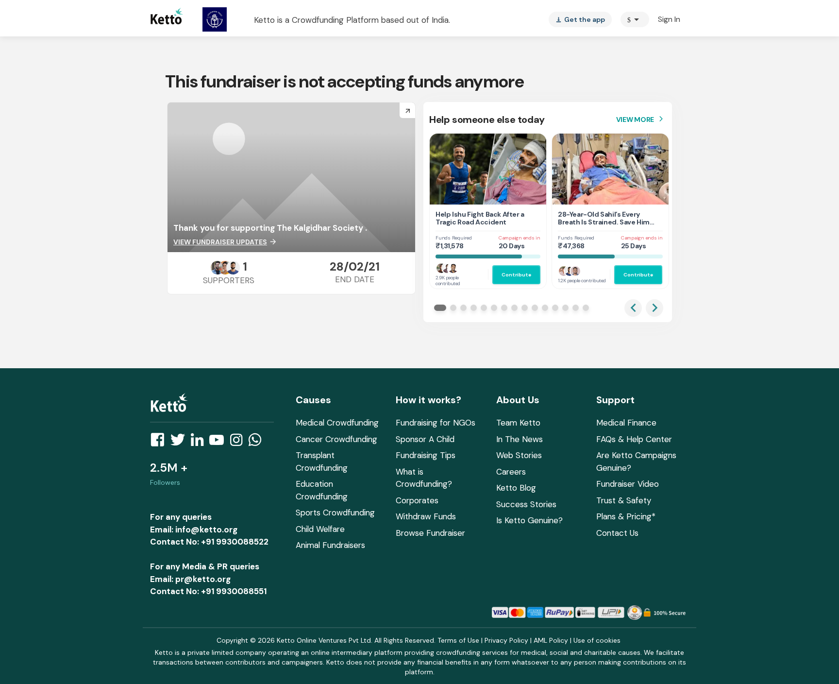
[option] (635, 19)
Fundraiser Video (627, 484)
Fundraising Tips (425, 455)
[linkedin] (200, 442)
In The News (519, 439)
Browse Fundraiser (430, 533)
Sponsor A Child (425, 439)
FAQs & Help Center (634, 439)
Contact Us (617, 533)
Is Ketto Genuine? (529, 520)
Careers (511, 471)
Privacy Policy (506, 640)
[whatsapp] (258, 442)
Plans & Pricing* (625, 516)
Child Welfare (320, 529)
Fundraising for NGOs (435, 422)
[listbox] (580, 19)
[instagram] (239, 442)
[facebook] (160, 442)
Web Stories (519, 455)
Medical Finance (626, 422)
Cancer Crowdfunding (336, 439)
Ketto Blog (516, 487)
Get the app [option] (580, 19)
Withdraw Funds (426, 516)
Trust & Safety (623, 500)
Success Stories (526, 504)
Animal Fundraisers (330, 545)
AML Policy (551, 640)
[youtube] (219, 442)
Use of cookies (596, 640)
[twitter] (180, 442)
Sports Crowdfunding (335, 512)
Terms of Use (458, 640)
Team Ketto (518, 422)
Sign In (669, 19)
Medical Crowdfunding (337, 422)
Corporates (417, 500)
